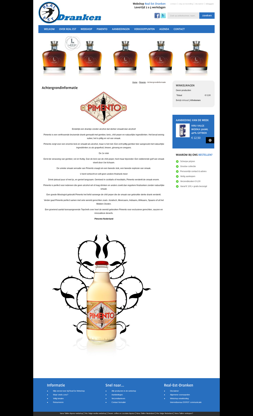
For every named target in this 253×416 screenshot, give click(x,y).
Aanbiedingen (117, 395)
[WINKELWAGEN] (185, 85)
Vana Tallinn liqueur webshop (71, 413)
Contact (173, 4)
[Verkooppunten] (144, 30)
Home (134, 82)
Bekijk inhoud (182, 100)
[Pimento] (102, 30)
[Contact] (179, 30)
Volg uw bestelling (185, 4)
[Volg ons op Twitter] (163, 18)
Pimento (142, 82)
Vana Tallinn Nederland (145, 413)
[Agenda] (164, 30)
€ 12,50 (196, 137)
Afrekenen (195, 100)
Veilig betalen (58, 398)
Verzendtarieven (118, 398)
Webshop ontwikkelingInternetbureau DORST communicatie (186, 400)
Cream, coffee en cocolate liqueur (121, 413)
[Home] (49, 30)
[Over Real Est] (67, 30)
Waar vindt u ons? (60, 395)
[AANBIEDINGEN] (121, 30)
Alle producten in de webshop (124, 391)
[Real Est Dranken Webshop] (62, 14)
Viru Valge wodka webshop (95, 413)
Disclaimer (199, 4)
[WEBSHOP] (86, 30)
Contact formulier (119, 402)
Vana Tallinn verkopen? (184, 413)
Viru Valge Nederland (164, 413)
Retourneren (58, 402)
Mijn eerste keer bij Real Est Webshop (69, 391)
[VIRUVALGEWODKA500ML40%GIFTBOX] (200, 129)
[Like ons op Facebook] (157, 18)
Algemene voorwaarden (180, 395)
